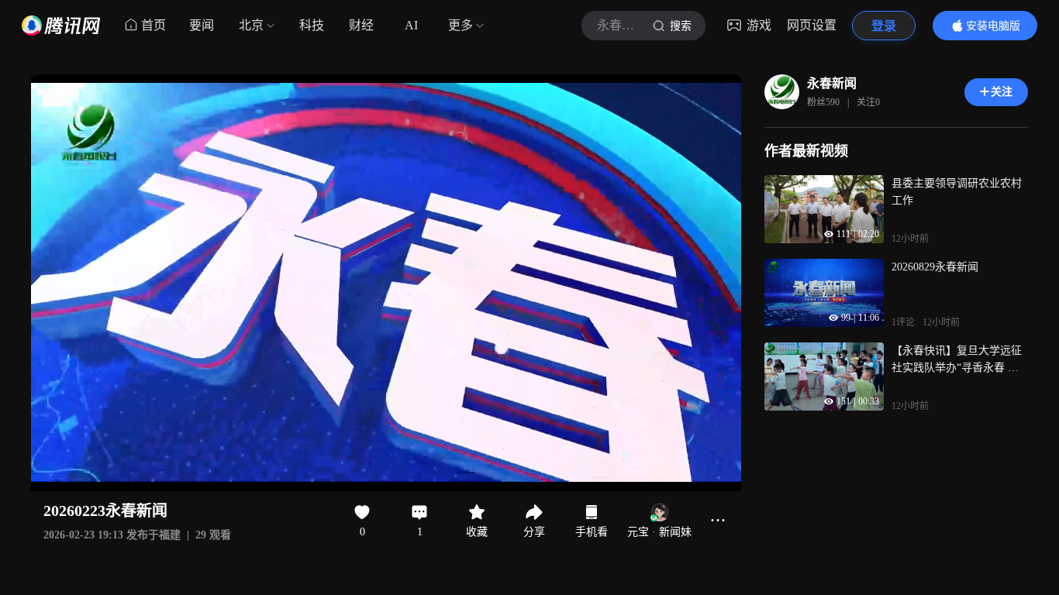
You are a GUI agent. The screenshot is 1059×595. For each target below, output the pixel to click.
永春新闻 (832, 83)
